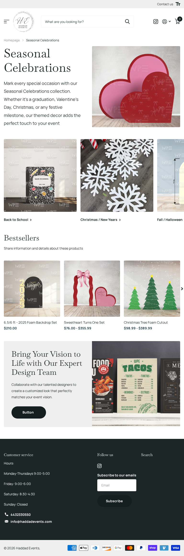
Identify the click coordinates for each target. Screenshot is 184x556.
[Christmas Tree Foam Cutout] (152, 289)
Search (147, 454)
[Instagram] (99, 466)
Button (28, 412)
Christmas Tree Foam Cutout (146, 322)
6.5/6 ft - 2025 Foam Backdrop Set (30, 322)
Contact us (165, 4)
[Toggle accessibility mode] (178, 4)
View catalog (6, 22)
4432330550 (21, 514)
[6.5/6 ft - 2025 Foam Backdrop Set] (32, 289)
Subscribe (114, 501)
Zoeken (127, 21)
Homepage (12, 40)
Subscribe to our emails (116, 475)
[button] (182, 289)
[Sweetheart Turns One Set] (92, 289)
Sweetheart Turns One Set (84, 322)
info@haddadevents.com (31, 521)
